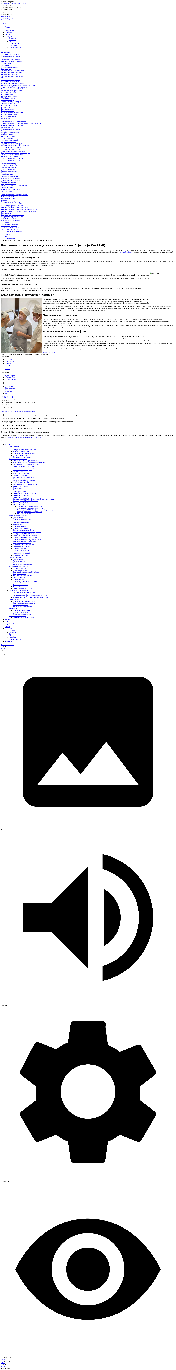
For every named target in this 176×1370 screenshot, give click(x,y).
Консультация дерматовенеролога (12, 72)
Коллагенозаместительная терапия (13, 151)
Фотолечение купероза (9, 105)
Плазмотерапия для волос (10, 227)
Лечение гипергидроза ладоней (12, 158)
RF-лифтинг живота (8, 98)
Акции (7, 27)
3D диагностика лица (8, 78)
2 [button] (4, 1363)
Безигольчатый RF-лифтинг (10, 92)
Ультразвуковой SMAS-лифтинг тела (13, 122)
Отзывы (7, 34)
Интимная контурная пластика (11, 231)
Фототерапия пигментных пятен (12, 112)
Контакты (8, 49)
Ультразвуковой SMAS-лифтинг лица (14, 87)
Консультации (6, 69)
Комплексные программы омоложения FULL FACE (19, 209)
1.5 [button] (3, 1363)
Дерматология (6, 213)
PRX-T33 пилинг (7, 191)
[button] (7, 18)
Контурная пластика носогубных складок (15, 153)
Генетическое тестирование (10, 80)
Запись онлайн (6, 16)
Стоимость (8, 367)
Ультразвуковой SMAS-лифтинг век (13, 120)
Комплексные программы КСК (12, 204)
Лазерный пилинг (7, 175)
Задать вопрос (10, 376)
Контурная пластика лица (10, 133)
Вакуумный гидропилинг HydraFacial (14, 185)
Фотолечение (5, 107)
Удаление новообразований (10, 178)
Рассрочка (8, 392)
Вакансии (12, 40)
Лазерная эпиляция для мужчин (12, 102)
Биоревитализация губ (8, 142)
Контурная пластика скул (9, 156)
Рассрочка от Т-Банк (16, 47)
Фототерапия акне (7, 109)
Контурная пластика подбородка (12, 154)
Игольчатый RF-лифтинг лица (11, 91)
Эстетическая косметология (10, 180)
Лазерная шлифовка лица (9, 176)
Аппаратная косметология (10, 81)
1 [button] (1, 1363)
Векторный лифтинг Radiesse (11, 147)
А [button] (1, 648)
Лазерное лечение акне (9, 103)
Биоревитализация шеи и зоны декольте (15, 145)
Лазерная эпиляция (7, 100)
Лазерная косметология (9, 171)
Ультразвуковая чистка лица (10, 189)
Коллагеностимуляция (8, 136)
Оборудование (14, 43)
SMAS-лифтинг (6, 118)
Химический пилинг (8, 198)
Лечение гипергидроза (9, 169)
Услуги (7, 365)
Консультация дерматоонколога (12, 76)
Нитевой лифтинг (7, 138)
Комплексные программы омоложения (14, 207)
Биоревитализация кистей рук (11, 144)
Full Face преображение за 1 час (12, 206)
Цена (6, 29)
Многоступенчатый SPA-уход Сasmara (14, 195)
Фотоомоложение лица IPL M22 (12, 89)
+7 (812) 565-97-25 (7, 397)
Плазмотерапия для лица (9, 165)
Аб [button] (2, 1359)
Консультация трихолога (9, 74)
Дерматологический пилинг (10, 202)
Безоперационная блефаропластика (13, 83)
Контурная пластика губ (9, 140)
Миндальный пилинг (8, 184)
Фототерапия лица (7, 111)
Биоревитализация (7, 162)
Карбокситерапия (7, 193)
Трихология (5, 222)
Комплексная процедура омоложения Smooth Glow (18, 211)
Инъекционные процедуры (10, 129)
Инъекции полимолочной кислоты (13, 149)
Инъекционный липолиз (9, 167)
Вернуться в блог (49, 352)
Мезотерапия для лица (8, 164)
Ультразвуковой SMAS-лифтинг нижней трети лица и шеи (21, 123)
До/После (8, 32)
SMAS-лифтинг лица (8, 127)
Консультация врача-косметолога (12, 70)
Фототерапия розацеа (8, 116)
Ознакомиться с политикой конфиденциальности (24, 437)
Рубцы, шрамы (6, 131)
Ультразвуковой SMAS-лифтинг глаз (13, 125)
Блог (10, 41)
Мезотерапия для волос (9, 226)
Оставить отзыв (10, 379)
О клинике (8, 36)
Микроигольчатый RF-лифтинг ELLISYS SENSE (18, 85)
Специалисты (9, 31)
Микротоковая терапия (9, 96)
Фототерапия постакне (9, 114)
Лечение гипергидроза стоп (10, 160)
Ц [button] (1, 652)
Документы (13, 45)
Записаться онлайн (11, 377)
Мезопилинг (5, 200)
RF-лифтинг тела (7, 94)
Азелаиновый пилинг (8, 182)
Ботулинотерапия (7, 134)
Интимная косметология (9, 229)
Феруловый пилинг (7, 196)
